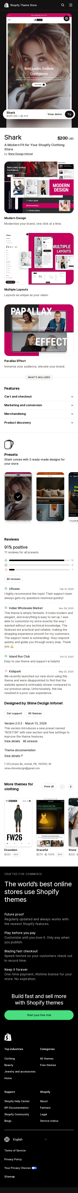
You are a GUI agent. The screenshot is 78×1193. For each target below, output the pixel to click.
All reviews (13, 578)
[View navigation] (71, 5)
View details (12, 741)
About (44, 1101)
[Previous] (62, 787)
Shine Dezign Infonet (20, 153)
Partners (45, 1107)
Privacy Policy (13, 1159)
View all (49, 786)
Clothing (9, 1058)
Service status (49, 1120)
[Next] (71, 787)
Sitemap (9, 1176)
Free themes (48, 1065)
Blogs (7, 1120)
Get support (14, 713)
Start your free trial (39, 1015)
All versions (30, 741)
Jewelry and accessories (20, 1071)
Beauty (8, 1065)
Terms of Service (15, 1150)
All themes (35, 713)
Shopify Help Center (17, 1101)
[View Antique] (50, 496)
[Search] (63, 5)
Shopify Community (16, 1114)
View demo (55, 114)
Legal (43, 1114)
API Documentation (16, 1107)
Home (8, 1078)
